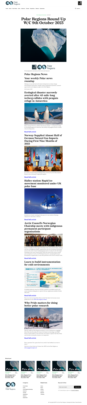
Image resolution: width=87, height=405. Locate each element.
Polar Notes (14, 8)
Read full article (30, 132)
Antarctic (23, 8)
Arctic (19, 8)
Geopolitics (32, 8)
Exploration (42, 8)
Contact (42, 390)
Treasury (42, 394)
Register (42, 392)
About (10, 8)
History (42, 389)
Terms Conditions (75, 390)
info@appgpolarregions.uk (30, 348)
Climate (27, 8)
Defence (37, 8)
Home (7, 8)
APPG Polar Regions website (40, 299)
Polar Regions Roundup (28, 389)
